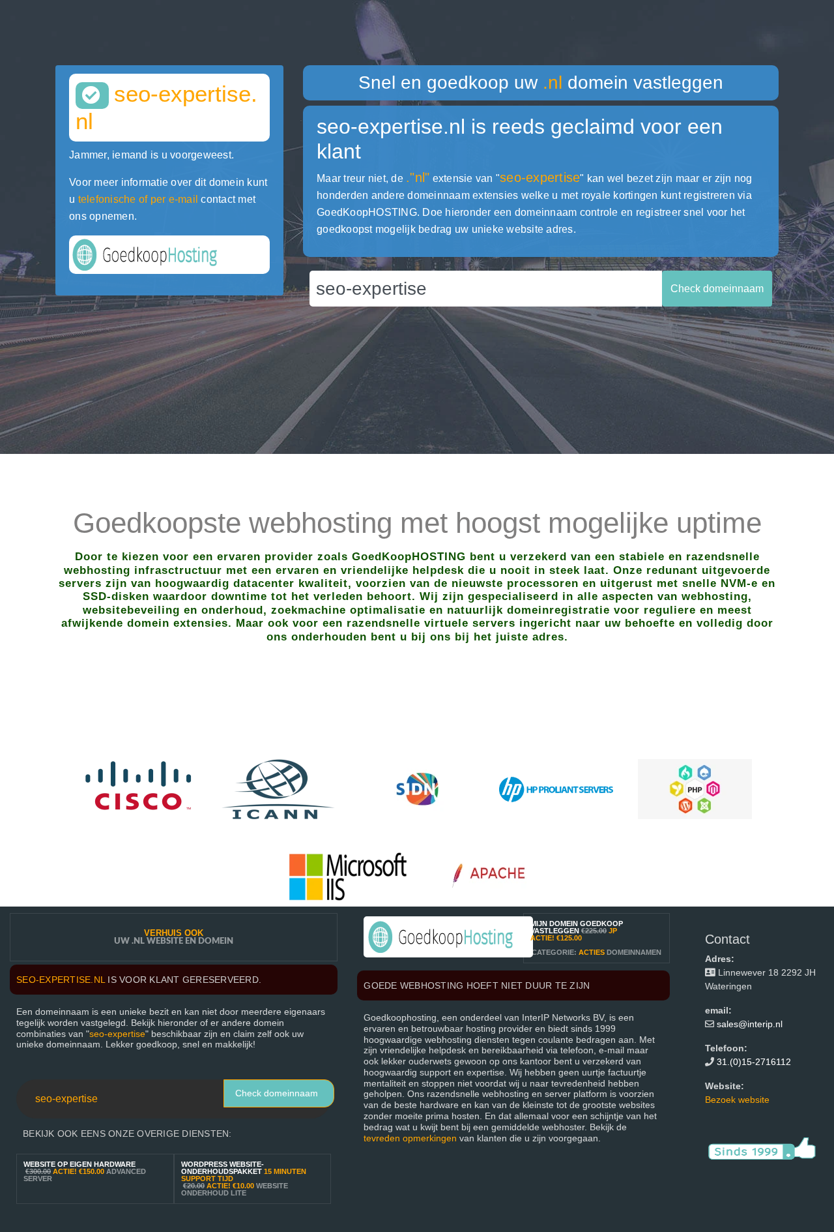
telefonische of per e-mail (138, 199)
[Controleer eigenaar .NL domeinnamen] (417, 788)
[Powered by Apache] (495, 875)
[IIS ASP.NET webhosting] (348, 875)
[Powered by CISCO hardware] (140, 788)
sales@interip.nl (750, 1024)
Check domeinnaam (276, 1093)
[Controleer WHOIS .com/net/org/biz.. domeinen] (279, 788)
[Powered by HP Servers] (556, 788)
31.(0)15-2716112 (754, 1062)
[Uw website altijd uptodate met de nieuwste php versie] (695, 788)
